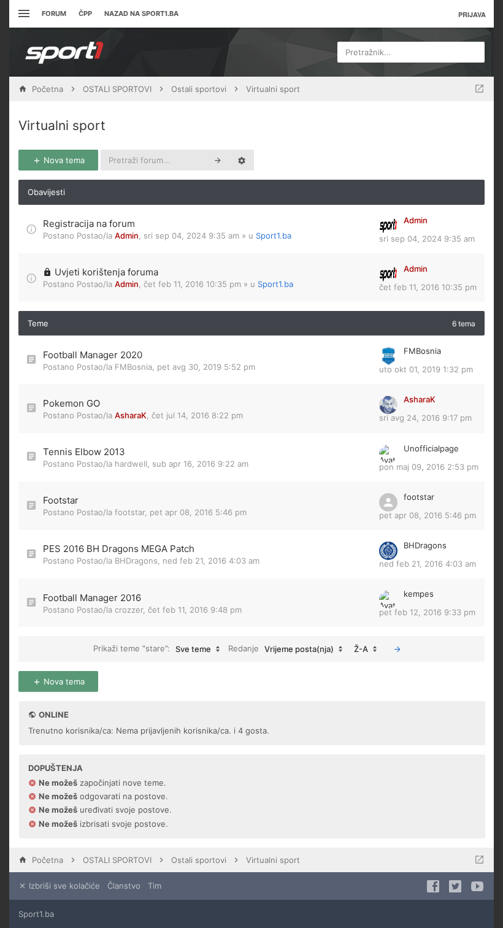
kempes (419, 594)
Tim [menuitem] (154, 886)
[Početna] (64, 52)
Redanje (281, 648)
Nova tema (63, 160)
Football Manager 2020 (92, 355)
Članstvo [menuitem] (123, 886)
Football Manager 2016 (92, 598)
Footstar (61, 500)
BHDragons (136, 561)
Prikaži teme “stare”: (152, 648)
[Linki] (22, 14)
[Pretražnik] (217, 160)
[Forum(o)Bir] (479, 89)
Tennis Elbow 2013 (84, 452)
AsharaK (131, 415)
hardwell (131, 464)
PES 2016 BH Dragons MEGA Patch (118, 548)
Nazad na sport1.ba (141, 13)
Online (54, 714)
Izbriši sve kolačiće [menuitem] (63, 886)
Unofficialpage (431, 448)
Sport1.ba (273, 235)
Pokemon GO (71, 403)
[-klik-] (397, 648)
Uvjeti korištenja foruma (106, 272)
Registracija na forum (89, 223)
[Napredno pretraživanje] (241, 160)
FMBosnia (133, 367)
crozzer (129, 610)
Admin (127, 235)
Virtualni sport (62, 125)
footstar (130, 512)
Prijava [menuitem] (472, 14)
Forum (54, 13)
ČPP (85, 13)
